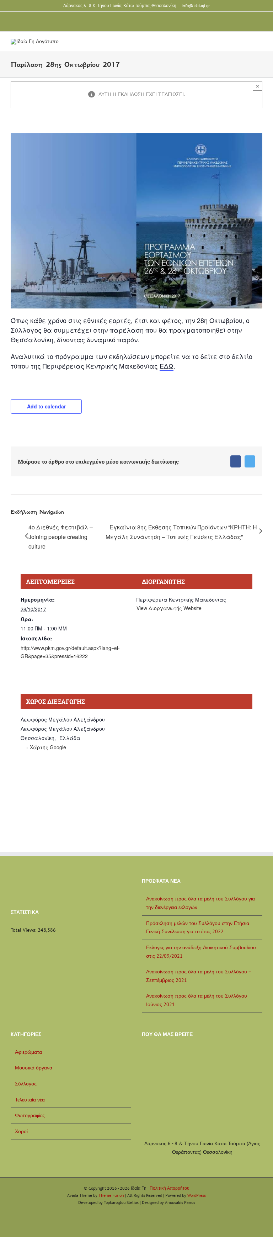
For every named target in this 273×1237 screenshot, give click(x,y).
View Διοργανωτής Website (169, 608)
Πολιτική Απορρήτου (169, 1188)
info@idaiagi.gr (196, 5)
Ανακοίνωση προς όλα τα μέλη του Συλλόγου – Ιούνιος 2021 (198, 1000)
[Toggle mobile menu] (259, 44)
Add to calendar (46, 406)
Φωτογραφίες (30, 1115)
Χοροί (21, 1131)
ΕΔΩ (166, 365)
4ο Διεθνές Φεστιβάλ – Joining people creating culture (60, 536)
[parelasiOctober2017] (136, 135)
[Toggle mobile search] (247, 44)
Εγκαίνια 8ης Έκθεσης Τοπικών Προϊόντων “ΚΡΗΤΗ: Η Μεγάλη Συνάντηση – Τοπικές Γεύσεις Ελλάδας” (181, 532)
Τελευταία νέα (30, 1099)
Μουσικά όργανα (33, 1067)
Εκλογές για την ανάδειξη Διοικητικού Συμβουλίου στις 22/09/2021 (201, 951)
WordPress (196, 1195)
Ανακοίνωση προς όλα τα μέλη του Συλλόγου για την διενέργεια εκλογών (200, 902)
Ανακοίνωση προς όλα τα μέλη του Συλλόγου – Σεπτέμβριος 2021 (198, 975)
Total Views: (24, 930)
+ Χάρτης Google (46, 747)
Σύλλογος (26, 1083)
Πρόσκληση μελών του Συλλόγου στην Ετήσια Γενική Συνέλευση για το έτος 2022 (197, 927)
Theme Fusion (111, 1195)
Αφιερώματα (28, 1052)
